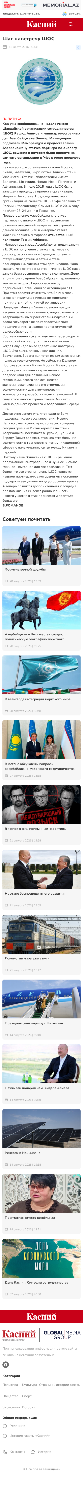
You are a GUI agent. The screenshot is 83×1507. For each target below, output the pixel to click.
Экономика (11, 1407)
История (28, 1407)
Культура (29, 1385)
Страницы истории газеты (60, 1385)
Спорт (27, 1396)
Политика (10, 1385)
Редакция (17, 1426)
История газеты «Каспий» (29, 1436)
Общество (10, 1396)
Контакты (17, 1452)
